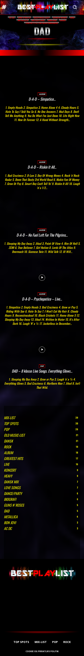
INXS (72, 18)
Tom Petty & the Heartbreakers (41, 23)
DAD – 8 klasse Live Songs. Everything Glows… (42, 371)
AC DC (12, 18)
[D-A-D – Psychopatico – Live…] (42, 278)
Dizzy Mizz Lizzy (41, 18)
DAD (42, 366)
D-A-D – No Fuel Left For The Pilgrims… (42, 235)
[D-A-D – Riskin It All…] (42, 146)
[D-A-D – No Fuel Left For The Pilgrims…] (42, 214)
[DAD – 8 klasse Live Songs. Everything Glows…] (42, 349)
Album (42, 94)
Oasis (62, 20)
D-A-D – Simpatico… (42, 99)
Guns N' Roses (60, 18)
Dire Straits (24, 18)
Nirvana (52, 20)
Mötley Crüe (38, 20)
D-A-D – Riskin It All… (42, 167)
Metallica (23, 20)
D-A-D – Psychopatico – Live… (42, 298)
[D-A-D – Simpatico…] (42, 78)
